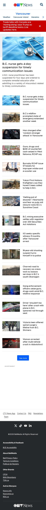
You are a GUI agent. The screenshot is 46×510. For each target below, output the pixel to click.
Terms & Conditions (10, 461)
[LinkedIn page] (30, 425)
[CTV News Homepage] (23, 4)
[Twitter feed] (15, 425)
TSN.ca (6, 480)
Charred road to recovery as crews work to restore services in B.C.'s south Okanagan (32, 271)
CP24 (5, 474)
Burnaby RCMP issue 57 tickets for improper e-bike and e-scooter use (33, 167)
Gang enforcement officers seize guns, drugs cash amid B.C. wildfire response (33, 290)
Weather (6, 17)
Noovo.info (7, 491)
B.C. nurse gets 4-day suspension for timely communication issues (17, 67)
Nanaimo (35, 17)
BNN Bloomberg (9, 477)
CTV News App (9, 413)
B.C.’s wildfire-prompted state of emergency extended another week (33, 117)
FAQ (29, 413)
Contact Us (21, 413)
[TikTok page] (20, 425)
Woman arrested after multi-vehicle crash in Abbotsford (33, 342)
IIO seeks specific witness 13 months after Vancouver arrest (31, 237)
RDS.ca (6, 497)
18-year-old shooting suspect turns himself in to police (32, 253)
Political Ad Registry (11, 464)
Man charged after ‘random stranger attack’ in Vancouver (33, 133)
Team (6, 417)
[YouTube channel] (25, 425)
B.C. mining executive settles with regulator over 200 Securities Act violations (33, 220)
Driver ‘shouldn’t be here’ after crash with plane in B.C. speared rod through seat (33, 308)
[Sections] (4, 4)
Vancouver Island (20, 17)
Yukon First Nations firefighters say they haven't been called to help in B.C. (32, 184)
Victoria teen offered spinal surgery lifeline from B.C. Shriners (33, 326)
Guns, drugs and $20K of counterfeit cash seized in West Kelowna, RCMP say (32, 150)
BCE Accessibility (10, 447)
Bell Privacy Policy (10, 458)
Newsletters (38, 413)
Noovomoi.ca (8, 494)
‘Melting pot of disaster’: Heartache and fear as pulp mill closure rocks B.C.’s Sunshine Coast (33, 202)
